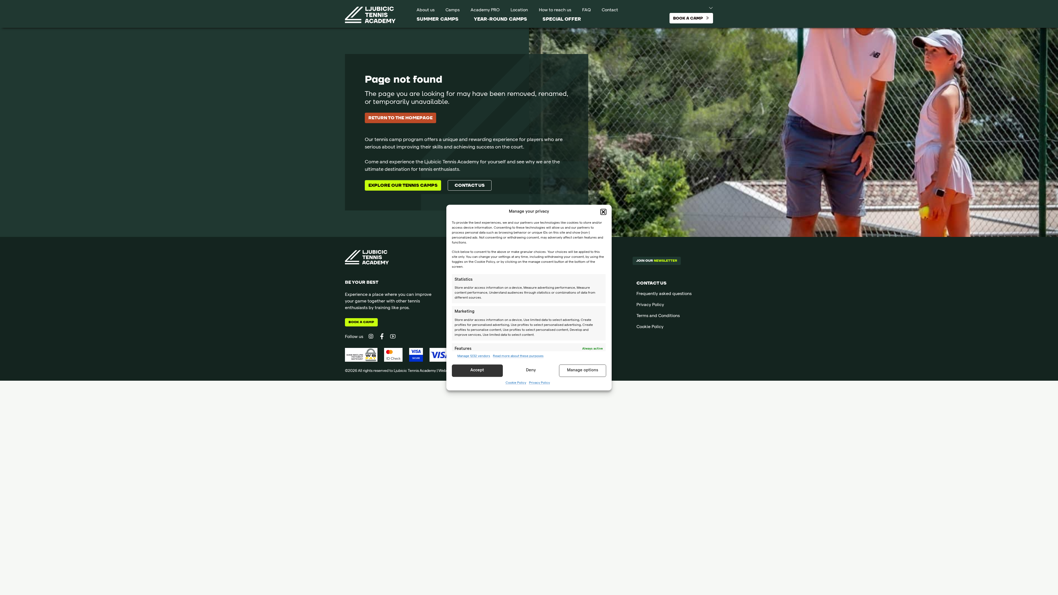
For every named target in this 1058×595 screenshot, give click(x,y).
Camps (453, 10)
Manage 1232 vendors (473, 356)
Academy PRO (485, 10)
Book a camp (361, 322)
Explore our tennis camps (403, 185)
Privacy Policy (539, 383)
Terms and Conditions (658, 316)
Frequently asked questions (664, 294)
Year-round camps (500, 19)
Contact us (470, 185)
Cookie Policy (516, 383)
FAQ (586, 10)
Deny (531, 370)
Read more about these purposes (518, 356)
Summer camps (437, 19)
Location (519, 10)
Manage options (582, 370)
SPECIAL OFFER (562, 19)
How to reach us (555, 10)
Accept (477, 370)
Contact (610, 10)
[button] (603, 212)
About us (425, 10)
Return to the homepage (400, 118)
